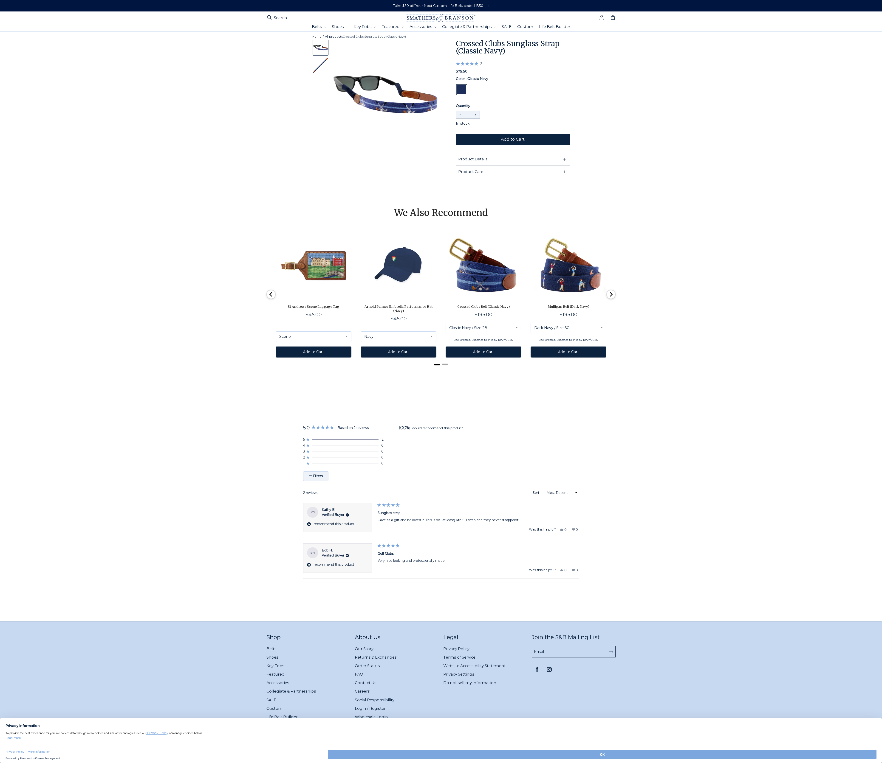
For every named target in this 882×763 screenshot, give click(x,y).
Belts (271, 648)
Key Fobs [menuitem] (363, 26)
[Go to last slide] (271, 294)
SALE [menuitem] (507, 26)
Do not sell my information (469, 682)
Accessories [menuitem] (421, 26)
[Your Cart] (613, 17)
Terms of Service (459, 657)
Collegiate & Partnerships (291, 691)
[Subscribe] (611, 651)
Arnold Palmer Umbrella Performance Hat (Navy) (399, 309)
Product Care (470, 172)
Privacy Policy (456, 648)
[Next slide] (611, 294)
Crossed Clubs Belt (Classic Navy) (483, 307)
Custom (274, 708)
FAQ (359, 674)
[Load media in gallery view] (320, 47)
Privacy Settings (458, 674)
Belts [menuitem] (317, 26)
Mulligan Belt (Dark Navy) (568, 307)
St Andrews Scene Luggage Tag (313, 307)
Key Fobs (275, 665)
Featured (275, 674)
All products (334, 36)
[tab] (437, 364)
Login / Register (370, 708)
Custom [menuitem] (525, 26)
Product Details (472, 159)
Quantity (463, 106)
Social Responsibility (374, 700)
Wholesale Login (371, 717)
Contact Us (365, 682)
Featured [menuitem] (391, 26)
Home (317, 36)
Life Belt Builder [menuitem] (554, 26)
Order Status (367, 665)
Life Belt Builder (282, 717)
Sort (536, 493)
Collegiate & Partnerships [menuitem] (467, 26)
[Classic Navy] (461, 89)
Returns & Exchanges (376, 657)
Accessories (277, 682)
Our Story (364, 648)
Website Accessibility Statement (474, 665)
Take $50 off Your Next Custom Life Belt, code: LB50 (438, 6)
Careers (362, 691)
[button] (469, 63)
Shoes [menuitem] (338, 26)
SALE (271, 700)
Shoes (272, 657)
